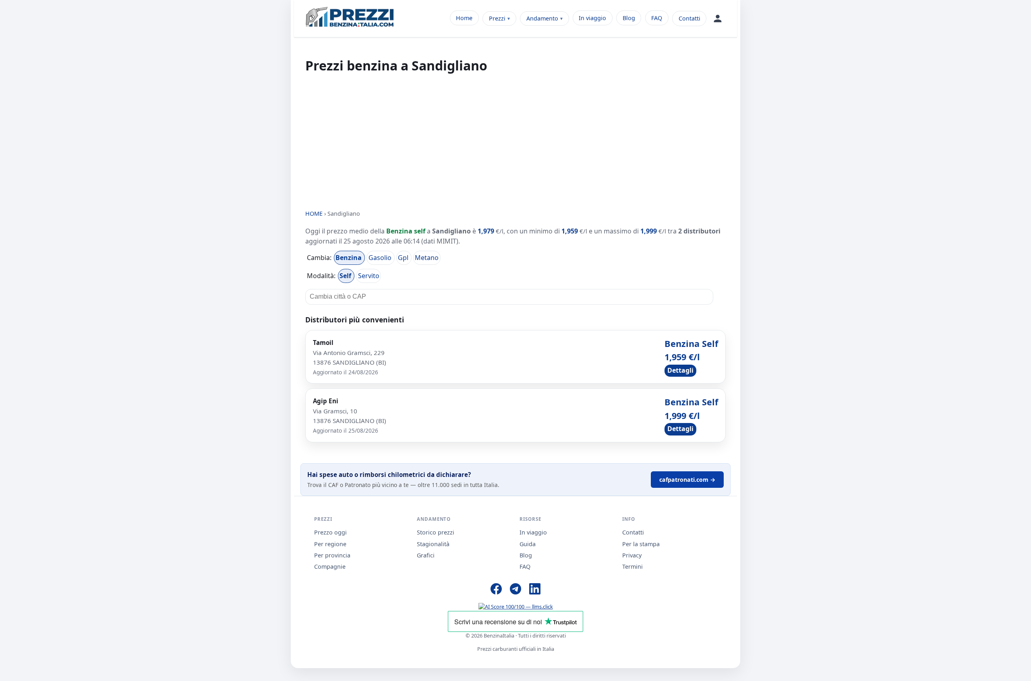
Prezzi (497, 18)
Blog (629, 18)
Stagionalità (433, 544)
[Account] (718, 18)
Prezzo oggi (330, 532)
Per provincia (332, 555)
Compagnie (330, 566)
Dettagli (680, 370)
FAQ (656, 18)
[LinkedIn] (534, 590)
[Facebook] (496, 590)
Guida (528, 544)
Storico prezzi (435, 532)
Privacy (632, 555)
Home (464, 18)
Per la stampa (641, 544)
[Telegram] (515, 590)
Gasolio (381, 257)
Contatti (689, 18)
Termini (632, 566)
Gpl (404, 257)
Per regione (330, 544)
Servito (368, 275)
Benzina (349, 257)
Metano (427, 257)
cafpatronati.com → (687, 479)
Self (346, 275)
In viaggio (592, 18)
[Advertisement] (515, 141)
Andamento (542, 18)
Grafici (426, 555)
